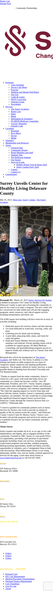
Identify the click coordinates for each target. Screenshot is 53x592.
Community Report (19, 150)
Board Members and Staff (22, 152)
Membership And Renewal (17, 143)
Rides (13, 114)
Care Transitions (12, 584)
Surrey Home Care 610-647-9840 (12, 569)
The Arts (14, 94)
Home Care (5, 1)
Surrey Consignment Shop (8, 536)
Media (13, 138)
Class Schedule (17, 85)
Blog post (17, 200)
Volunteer (9, 140)
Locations (9, 128)
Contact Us (16, 172)
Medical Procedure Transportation (20, 579)
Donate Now (5, 3)
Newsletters (16, 104)
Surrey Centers (29, 200)
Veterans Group (17, 102)
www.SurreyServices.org (11, 458)
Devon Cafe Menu (19, 87)
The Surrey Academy (20, 109)
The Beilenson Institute (21, 157)
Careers (14, 169)
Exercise (14, 90)
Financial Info (17, 148)
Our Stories (16, 160)
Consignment (11, 174)
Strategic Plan (17, 155)
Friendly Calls (17, 126)
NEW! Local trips (18, 99)
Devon (14, 136)
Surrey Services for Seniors (40, 300)
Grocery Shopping (19, 123)
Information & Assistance (22, 119)
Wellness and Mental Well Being (25, 92)
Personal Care (11, 574)
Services (9, 107)
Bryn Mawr (16, 133)
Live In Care (10, 586)
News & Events (17, 162)
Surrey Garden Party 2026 (27, 167)
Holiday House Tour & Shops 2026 (31, 165)
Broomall (15, 131)
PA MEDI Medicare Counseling (24, 121)
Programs (9, 82)
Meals (13, 116)
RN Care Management (15, 576)
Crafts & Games (18, 97)
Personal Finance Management (18, 581)
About (8, 145)
